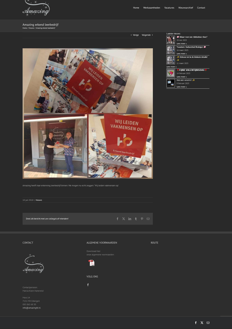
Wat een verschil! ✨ (186, 80)
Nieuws (39, 200)
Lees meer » (182, 43)
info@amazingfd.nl (32, 307)
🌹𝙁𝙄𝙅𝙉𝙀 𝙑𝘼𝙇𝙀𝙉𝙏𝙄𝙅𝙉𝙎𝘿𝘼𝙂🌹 (192, 70)
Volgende (146, 35)
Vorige (136, 35)
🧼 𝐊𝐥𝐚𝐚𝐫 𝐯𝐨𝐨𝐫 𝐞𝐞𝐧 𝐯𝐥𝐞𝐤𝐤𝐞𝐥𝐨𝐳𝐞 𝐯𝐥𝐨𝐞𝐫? (192, 37)
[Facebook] (88, 284)
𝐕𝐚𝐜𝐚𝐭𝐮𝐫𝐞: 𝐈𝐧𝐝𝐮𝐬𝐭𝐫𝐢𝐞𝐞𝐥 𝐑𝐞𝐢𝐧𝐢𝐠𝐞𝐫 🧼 (191, 47)
